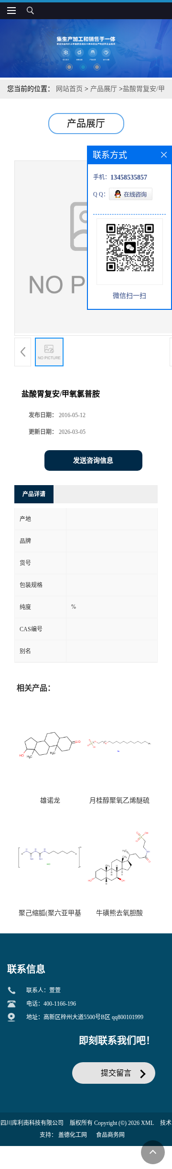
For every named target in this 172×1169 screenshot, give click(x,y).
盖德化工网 (72, 1135)
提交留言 (116, 1073)
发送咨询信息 (93, 460)
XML (147, 1123)
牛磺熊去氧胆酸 (119, 913)
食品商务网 (110, 1135)
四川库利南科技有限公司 (32, 1123)
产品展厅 (103, 88)
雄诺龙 (50, 800)
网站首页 (69, 88)
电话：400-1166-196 (51, 1003)
